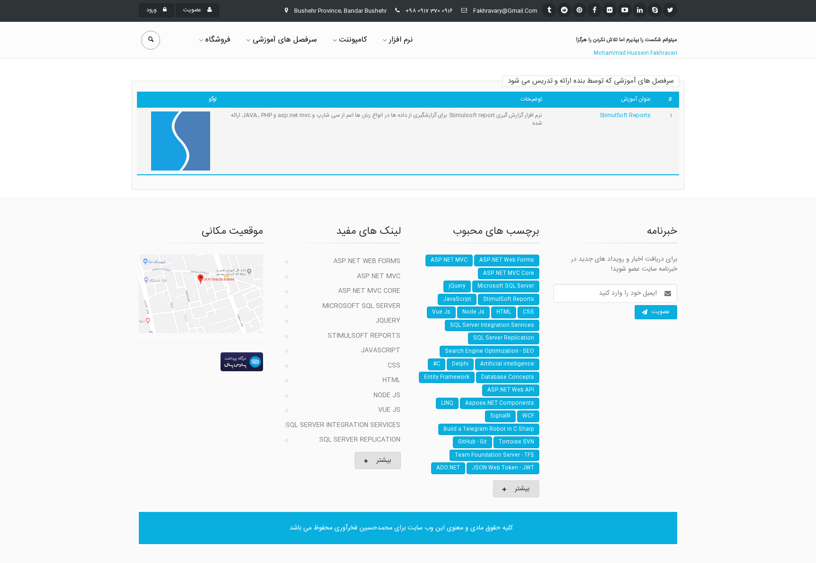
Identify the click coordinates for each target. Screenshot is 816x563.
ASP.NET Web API (510, 390)
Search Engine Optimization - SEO (489, 351)
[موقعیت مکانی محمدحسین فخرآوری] (201, 294)
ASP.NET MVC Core (369, 291)
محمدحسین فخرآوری (363, 528)
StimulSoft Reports (625, 115)
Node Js (387, 395)
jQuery (387, 321)
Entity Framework (446, 377)
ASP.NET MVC (378, 276)
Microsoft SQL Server (361, 306)
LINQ (447, 403)
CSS (394, 365)
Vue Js (389, 410)
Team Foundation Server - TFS (494, 455)
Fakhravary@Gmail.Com (505, 11)
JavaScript (380, 350)
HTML (391, 380)
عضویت (193, 10)
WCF (528, 416)
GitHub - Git (472, 442)
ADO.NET (448, 468)
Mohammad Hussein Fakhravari (635, 53)
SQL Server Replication (359, 440)
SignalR (500, 416)
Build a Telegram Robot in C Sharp (488, 429)
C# (436, 364)
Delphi (460, 364)
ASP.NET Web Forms (366, 261)
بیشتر (383, 460)
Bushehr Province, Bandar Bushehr (340, 11)
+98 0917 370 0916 (429, 11)
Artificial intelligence (507, 364)
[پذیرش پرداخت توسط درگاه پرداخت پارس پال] (201, 361)
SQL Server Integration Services (343, 425)
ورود (152, 10)
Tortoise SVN (516, 442)
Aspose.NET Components (499, 403)
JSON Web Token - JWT (503, 468)
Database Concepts (507, 377)
